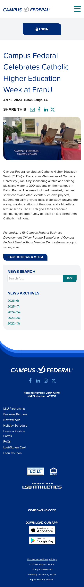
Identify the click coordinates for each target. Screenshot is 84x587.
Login (43, 29)
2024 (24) (14, 312)
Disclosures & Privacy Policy (42, 559)
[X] (53, 380)
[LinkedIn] (38, 380)
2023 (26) (14, 318)
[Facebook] (30, 380)
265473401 (53, 393)
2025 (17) (13, 307)
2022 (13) (13, 323)
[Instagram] (46, 380)
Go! (69, 278)
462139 (51, 396)
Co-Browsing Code (42, 510)
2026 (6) (13, 301)
